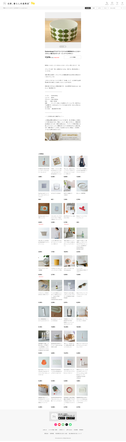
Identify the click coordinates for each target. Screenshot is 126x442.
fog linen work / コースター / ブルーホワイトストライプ (43, 195)
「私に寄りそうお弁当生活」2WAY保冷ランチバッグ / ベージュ (43, 242)
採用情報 (52, 433)
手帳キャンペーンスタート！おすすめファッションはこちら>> (15, 8)
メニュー (122, 4)
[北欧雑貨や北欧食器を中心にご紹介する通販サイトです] (18, 3)
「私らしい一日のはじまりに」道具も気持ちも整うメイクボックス (69, 345)
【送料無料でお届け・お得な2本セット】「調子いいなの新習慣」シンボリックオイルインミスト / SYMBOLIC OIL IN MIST (43, 347)
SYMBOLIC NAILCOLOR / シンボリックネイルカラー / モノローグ (43, 170)
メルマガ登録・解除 (52, 429)
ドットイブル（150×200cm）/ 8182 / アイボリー (82, 270)
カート (117, 4)
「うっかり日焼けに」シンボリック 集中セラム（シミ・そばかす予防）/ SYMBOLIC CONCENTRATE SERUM (56, 296)
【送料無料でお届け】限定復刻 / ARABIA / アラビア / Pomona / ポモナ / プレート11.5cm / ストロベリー (69, 401)
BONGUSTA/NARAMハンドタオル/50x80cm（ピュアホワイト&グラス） (56, 371)
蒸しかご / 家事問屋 (81, 193)
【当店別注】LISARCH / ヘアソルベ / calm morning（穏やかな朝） (56, 345)
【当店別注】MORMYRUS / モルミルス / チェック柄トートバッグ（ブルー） (56, 399)
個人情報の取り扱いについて (75, 433)
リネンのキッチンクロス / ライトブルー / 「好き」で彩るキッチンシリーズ (56, 217)
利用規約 (81, 429)
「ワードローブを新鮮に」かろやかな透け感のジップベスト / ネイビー (82, 170)
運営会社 (46, 433)
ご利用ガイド (62, 429)
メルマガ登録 (72, 57)
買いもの (107, 4)
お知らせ (45, 429)
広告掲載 (76, 429)
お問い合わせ (69, 429)
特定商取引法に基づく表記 (61, 433)
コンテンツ (112, 4)
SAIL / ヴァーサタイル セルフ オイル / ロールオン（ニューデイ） (82, 345)
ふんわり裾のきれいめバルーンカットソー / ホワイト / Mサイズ (56, 242)
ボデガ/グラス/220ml (56, 193)
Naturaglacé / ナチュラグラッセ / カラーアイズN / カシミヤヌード (69, 371)
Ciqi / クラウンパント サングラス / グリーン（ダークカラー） (82, 294)
